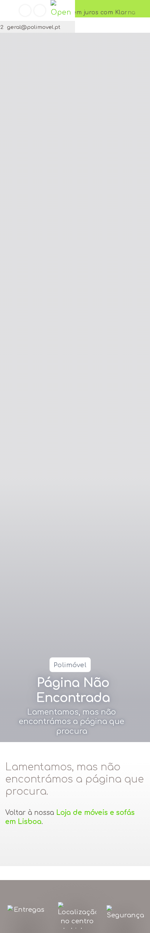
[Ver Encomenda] (25, 10)
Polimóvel (70, 665)
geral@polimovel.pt (33, 27)
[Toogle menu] (61, 10)
